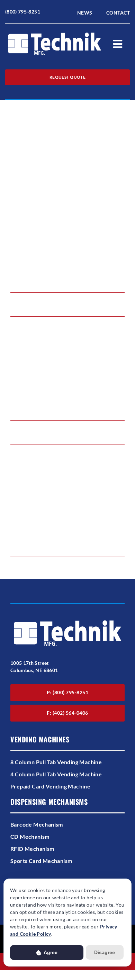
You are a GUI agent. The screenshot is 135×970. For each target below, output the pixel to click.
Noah (22, 186)
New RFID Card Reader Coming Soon (58, 363)
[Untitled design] (54, 33)
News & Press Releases (49, 432)
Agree (50, 952)
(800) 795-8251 (22, 12)
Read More (22, 199)
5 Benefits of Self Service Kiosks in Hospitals (66, 124)
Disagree (104, 952)
